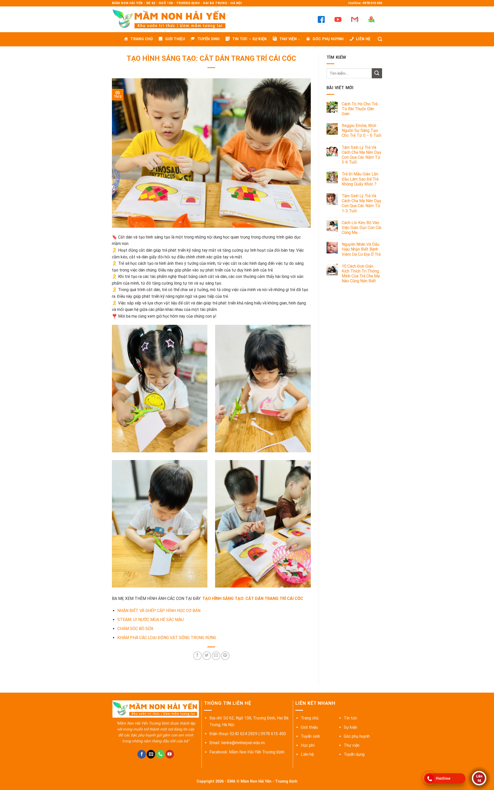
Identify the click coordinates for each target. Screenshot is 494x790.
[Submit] (377, 73)
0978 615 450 (273, 733)
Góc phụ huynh (357, 736)
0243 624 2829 (243, 733)
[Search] (380, 39)
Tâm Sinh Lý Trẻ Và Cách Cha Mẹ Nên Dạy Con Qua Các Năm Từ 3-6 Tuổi (361, 155)
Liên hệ (307, 754)
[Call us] (160, 754)
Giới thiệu (309, 727)
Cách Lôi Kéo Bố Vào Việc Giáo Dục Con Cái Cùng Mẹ (361, 227)
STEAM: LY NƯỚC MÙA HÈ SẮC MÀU (150, 619)
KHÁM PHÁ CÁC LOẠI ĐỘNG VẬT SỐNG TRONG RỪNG (166, 637)
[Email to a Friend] (216, 655)
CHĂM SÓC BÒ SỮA (135, 628)
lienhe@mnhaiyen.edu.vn (243, 742)
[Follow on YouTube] (169, 754)
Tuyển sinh (310, 736)
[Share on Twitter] (206, 655)
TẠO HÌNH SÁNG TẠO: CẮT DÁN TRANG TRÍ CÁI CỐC (252, 598)
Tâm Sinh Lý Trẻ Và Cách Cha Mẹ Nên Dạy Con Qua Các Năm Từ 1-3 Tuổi (361, 203)
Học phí (307, 745)
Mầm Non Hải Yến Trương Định (256, 752)
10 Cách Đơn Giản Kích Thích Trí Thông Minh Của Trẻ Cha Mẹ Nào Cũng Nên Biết (361, 274)
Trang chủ (310, 718)
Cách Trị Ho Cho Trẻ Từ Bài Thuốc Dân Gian (359, 108)
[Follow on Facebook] (141, 754)
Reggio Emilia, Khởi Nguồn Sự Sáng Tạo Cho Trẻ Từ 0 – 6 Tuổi (361, 130)
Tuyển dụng (354, 754)
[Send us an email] (151, 754)
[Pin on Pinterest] (225, 655)
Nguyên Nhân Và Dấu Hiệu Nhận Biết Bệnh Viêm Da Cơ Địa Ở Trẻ (361, 249)
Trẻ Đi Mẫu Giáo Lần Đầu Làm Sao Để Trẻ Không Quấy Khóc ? (360, 179)
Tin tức (350, 718)
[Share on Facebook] (197, 655)
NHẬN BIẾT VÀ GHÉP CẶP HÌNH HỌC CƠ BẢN (158, 610)
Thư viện (351, 745)
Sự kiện (350, 727)
